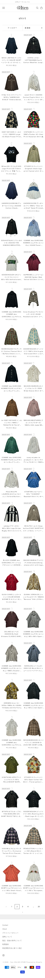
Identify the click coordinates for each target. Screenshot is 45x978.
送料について (7, 937)
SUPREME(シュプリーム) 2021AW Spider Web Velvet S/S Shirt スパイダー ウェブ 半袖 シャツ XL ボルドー (33, 277)
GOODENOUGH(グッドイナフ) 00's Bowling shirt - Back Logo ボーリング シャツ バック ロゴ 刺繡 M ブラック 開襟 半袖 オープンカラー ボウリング (33, 814)
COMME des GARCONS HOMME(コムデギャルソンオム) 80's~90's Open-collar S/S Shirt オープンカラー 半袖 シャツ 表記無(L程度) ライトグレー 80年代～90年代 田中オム (33, 634)
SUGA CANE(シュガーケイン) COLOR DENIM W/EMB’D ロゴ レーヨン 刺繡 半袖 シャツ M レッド (11, 597)
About (4, 929)
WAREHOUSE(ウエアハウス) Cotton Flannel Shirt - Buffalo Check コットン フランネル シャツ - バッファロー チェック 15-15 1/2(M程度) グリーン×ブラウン (11, 351)
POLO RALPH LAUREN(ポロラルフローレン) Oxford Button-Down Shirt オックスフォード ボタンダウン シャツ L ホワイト (11, 494)
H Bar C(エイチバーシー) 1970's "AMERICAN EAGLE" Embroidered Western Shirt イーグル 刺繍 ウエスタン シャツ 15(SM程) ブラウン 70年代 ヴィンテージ (11, 97)
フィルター (12, 28)
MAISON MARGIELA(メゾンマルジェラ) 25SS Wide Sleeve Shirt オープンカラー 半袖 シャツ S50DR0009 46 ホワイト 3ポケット (34, 388)
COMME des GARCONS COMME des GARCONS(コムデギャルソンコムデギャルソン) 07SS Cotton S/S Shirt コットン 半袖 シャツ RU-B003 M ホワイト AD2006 (11, 742)
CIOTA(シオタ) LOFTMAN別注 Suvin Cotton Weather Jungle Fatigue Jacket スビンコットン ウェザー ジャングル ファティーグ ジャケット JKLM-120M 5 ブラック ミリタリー (33, 60)
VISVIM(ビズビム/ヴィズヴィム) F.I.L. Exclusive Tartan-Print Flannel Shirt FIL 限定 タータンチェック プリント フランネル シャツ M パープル (11, 851)
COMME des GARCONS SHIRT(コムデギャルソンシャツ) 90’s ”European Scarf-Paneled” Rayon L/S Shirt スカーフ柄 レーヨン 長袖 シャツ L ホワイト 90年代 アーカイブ (33, 888)
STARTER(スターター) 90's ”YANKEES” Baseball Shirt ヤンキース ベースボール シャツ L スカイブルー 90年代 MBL (33, 494)
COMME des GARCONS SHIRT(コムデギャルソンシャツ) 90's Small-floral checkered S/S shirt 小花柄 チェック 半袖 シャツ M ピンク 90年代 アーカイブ (11, 888)
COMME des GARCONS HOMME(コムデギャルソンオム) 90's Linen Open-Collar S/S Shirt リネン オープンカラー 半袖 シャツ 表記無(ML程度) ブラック (33, 705)
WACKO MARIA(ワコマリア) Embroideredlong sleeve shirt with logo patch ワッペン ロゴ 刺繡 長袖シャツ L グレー (33, 562)
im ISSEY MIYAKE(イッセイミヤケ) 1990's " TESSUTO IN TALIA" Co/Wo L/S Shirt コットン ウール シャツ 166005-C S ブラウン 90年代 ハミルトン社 (11, 422)
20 (39, 907)
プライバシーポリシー (10, 933)
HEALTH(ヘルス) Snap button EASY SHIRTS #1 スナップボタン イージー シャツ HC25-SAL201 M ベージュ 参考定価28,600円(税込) (33, 528)
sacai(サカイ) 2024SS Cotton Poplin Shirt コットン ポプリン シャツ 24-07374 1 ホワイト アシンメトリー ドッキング (33, 97)
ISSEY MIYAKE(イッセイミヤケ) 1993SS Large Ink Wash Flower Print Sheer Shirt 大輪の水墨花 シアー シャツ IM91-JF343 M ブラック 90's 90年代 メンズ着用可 (11, 134)
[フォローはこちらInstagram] (3, 955)
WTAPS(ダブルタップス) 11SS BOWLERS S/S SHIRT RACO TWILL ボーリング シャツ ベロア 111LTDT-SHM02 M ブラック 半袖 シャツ (11, 814)
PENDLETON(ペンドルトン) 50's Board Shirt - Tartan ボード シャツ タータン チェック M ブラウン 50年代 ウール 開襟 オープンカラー (33, 851)
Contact (5, 925)
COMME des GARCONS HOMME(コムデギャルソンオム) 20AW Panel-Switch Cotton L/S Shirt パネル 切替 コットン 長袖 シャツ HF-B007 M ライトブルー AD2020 (33, 243)
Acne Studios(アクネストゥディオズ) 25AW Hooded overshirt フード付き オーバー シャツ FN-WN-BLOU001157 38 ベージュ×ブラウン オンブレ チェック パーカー (33, 314)
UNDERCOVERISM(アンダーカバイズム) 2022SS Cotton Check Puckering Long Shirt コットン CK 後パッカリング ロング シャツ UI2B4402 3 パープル (11, 205)
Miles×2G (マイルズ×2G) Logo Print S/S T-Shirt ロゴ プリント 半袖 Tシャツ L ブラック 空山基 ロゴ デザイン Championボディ (11, 168)
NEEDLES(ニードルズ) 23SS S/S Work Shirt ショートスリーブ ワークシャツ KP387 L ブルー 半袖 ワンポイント (33, 668)
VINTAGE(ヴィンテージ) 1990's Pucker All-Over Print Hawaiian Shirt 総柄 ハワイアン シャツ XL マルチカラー (33, 134)
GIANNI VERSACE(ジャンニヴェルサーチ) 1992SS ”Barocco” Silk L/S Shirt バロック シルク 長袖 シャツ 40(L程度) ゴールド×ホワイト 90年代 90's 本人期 (33, 597)
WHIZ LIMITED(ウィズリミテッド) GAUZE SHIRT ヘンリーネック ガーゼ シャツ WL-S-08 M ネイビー (11, 60)
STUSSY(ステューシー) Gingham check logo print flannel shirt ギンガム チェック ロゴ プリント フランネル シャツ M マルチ (33, 168)
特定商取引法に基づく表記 (12, 948)
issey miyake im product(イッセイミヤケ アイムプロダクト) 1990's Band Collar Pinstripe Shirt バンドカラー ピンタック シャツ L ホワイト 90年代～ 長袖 (33, 460)
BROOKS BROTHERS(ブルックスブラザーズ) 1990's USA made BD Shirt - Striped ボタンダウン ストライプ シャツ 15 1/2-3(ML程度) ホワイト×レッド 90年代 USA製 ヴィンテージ (33, 422)
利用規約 (5, 944)
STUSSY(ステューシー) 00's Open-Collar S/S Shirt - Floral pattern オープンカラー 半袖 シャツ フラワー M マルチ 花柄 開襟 (33, 779)
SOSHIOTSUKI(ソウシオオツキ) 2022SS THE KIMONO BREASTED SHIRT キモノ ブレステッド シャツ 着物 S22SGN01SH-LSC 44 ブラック (11, 243)
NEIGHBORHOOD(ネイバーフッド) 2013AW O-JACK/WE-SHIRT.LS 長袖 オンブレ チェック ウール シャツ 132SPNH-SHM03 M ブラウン (33, 742)
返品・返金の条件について (12, 940)
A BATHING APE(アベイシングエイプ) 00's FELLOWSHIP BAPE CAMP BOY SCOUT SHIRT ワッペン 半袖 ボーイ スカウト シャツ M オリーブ (11, 779)
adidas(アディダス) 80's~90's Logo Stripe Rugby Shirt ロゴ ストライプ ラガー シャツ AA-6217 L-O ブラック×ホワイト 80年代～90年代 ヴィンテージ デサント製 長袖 (11, 528)
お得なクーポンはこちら (22, 2)
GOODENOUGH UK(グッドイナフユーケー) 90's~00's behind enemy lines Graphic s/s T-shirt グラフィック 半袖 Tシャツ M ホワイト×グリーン (11, 277)
